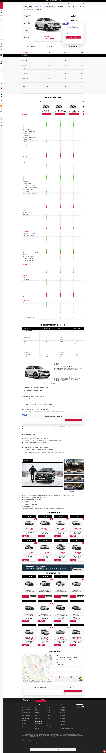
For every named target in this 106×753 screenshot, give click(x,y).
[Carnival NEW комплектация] (45, 546)
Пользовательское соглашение (27, 726)
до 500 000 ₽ (48, 707)
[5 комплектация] (29, 631)
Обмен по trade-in (49, 726)
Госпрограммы (37, 728)
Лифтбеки (37, 709)
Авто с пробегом (61, 6)
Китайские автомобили (26, 709)
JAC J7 (61, 576)
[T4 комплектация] (61, 607)
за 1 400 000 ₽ (62, 712)
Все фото (71, 491)
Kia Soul (45, 516)
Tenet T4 (61, 601)
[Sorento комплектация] (61, 546)
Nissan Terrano (45, 625)
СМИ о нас (24, 725)
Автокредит (68, 6)
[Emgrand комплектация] (76, 583)
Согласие (74, 422)
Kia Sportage (76, 516)
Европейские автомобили (26, 707)
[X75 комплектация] (76, 607)
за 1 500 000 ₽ (62, 713)
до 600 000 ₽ (48, 709)
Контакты (82, 6)
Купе (36, 715)
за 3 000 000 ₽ (62, 718)
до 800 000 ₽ (48, 712)
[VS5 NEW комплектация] (29, 583)
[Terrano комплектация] (45, 631)
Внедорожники (37, 713)
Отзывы (23, 722)
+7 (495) (80, 706)
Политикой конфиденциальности (53, 750)
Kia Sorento (61, 540)
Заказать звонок (78, 3)
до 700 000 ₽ (48, 710)
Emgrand (76, 576)
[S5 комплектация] (45, 607)
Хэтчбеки (37, 707)
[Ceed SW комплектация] (29, 546)
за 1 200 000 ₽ (62, 709)
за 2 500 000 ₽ (62, 716)
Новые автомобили (38, 723)
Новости (23, 723)
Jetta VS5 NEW (29, 576)
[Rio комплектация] (29, 522)
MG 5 (29, 625)
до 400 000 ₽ (48, 706)
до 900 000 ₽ (48, 713)
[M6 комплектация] (76, 631)
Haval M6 (76, 625)
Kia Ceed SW (29, 540)
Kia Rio (29, 516)
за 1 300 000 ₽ (62, 710)
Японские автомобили (26, 710)
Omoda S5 (45, 601)
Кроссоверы (37, 712)
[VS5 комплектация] (29, 607)
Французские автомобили (26, 715)
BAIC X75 (76, 601)
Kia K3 (77, 540)
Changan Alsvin (61, 625)
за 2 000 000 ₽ (62, 715)
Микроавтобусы (38, 718)
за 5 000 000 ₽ (62, 720)
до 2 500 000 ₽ (48, 720)
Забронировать (33, 536)
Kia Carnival (45, 540)
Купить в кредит (25, 536)
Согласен (72, 749)
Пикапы (36, 716)
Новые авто (37, 6)
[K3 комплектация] (76, 546)
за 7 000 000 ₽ (62, 721)
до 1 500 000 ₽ (48, 716)
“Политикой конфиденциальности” (59, 743)
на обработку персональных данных (76, 422)
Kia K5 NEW (61, 516)
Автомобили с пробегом (39, 725)
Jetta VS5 (29, 601)
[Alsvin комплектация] (61, 631)
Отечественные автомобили (27, 706)
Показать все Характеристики (53, 358)
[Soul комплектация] (45, 522)
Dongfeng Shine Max (45, 576)
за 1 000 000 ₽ (62, 706)
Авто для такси (38, 729)
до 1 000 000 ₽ (48, 715)
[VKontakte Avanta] (82, 569)
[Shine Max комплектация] (45, 583)
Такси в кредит (75, 6)
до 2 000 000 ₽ (48, 718)
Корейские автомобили (26, 712)
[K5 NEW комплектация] (61, 522)
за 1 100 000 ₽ (62, 707)
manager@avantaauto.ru (60, 673)
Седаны (36, 706)
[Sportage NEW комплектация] (76, 522)
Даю (73, 693)
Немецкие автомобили (26, 713)
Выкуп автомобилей (49, 725)
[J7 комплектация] (61, 583)
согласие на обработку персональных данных (74, 693)
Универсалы (37, 710)
